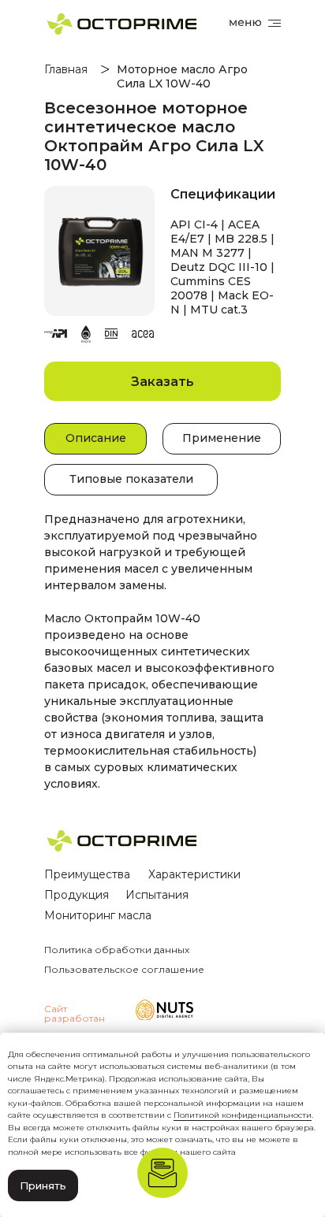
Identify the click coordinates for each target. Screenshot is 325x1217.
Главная (66, 69)
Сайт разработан (74, 1013)
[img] (164, 1010)
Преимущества (87, 874)
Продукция (76, 895)
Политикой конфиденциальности (243, 1115)
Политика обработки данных (116, 949)
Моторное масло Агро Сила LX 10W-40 (182, 76)
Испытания (157, 895)
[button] (162, 381)
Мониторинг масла (97, 915)
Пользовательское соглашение (124, 969)
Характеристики (194, 874)
